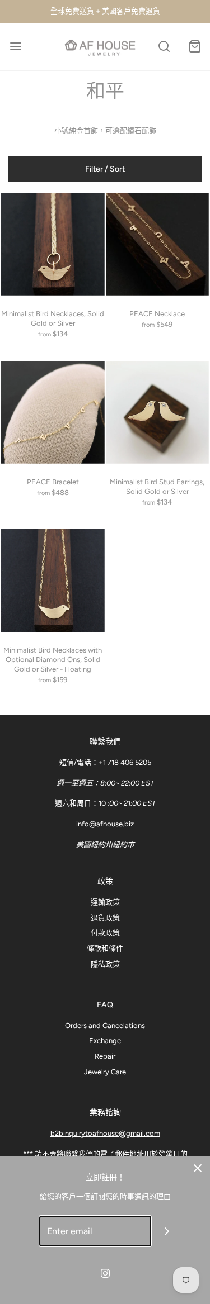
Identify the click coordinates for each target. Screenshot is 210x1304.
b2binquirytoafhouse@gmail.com (105, 1133)
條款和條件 (105, 948)
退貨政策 (105, 917)
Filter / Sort (105, 169)
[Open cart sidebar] (194, 46)
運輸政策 (105, 902)
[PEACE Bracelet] (53, 412)
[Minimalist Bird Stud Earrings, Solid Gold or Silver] (157, 412)
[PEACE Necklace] (157, 244)
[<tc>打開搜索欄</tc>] (163, 46)
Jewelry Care (105, 1072)
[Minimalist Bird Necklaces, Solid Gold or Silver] (53, 244)
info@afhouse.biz (105, 824)
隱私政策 (105, 964)
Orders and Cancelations (105, 1025)
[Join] (166, 1231)
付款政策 (105, 933)
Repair (105, 1056)
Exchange (105, 1040)
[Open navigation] (15, 46)
